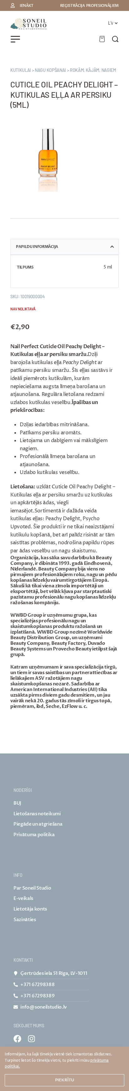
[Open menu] (15, 39)
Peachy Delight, (63, 518)
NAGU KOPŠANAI (50, 70)
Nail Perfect (24, 346)
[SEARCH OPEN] (115, 39)
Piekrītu (64, 1080)
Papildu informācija (37, 246)
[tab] (64, 247)
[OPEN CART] (102, 39)
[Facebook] (17, 1039)
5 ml (108, 267)
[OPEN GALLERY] (48, 154)
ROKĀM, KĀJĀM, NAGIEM (93, 70)
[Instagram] (31, 1039)
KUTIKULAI (20, 70)
